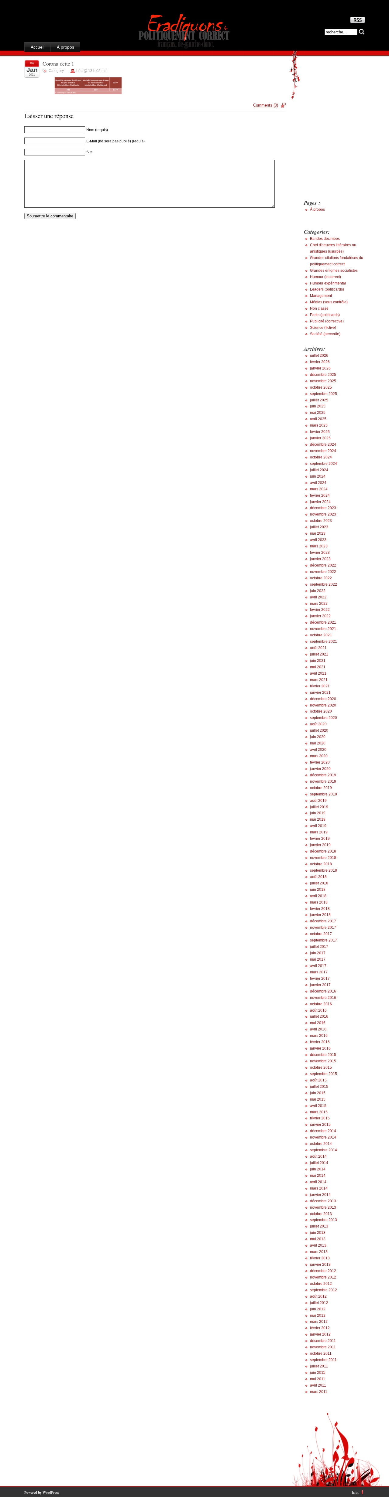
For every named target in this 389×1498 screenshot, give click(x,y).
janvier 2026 (320, 368)
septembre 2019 (323, 794)
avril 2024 (318, 483)
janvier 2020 (320, 769)
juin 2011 (317, 1372)
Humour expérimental (328, 283)
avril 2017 (318, 966)
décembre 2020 (323, 699)
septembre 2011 (323, 1360)
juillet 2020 (319, 730)
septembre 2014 (323, 1150)
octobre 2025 (321, 387)
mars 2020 (319, 756)
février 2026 (320, 362)
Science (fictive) (323, 327)
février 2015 (320, 1118)
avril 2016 (318, 1029)
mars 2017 (319, 972)
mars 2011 (318, 1392)
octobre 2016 (321, 1004)
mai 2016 (317, 1023)
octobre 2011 (321, 1353)
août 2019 (318, 800)
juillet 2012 (319, 1303)
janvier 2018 (320, 915)
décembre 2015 (323, 1055)
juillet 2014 (319, 1163)
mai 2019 (317, 819)
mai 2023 (317, 533)
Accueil (37, 47)
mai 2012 (317, 1315)
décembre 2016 (323, 991)
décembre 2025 (323, 375)
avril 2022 (318, 597)
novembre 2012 (323, 1277)
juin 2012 (317, 1309)
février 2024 (320, 495)
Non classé (319, 308)
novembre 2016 (323, 998)
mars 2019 (319, 832)
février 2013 (320, 1258)
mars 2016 (319, 1035)
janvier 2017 (320, 985)
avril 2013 (318, 1245)
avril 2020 (318, 749)
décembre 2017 (323, 921)
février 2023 (320, 552)
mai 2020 (317, 743)
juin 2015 (317, 1093)
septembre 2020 (323, 718)
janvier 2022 (320, 616)
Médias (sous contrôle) (329, 302)
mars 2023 (319, 546)
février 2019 (320, 838)
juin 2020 (317, 737)
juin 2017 (317, 953)
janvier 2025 (320, 438)
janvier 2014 (320, 1195)
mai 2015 (317, 1099)
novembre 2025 (323, 381)
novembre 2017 (323, 927)
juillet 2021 (319, 654)
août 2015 (318, 1080)
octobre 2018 (321, 864)
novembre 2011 (323, 1347)
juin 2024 (317, 476)
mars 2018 (319, 902)
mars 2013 (319, 1252)
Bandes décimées (325, 239)
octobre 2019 (321, 788)
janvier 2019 (320, 845)
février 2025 (320, 432)
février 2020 (320, 762)
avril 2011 (318, 1385)
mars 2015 (319, 1112)
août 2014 (318, 1156)
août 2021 (318, 648)
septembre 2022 (323, 584)
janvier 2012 (320, 1334)
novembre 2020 (323, 705)
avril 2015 (318, 1106)
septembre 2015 (323, 1074)
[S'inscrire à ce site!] (357, 21)
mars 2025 (319, 425)
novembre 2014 (323, 1137)
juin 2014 (317, 1169)
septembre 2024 (323, 463)
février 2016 (320, 1042)
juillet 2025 (319, 400)
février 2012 (320, 1328)
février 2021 (320, 686)
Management (321, 296)
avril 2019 (318, 826)
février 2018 (320, 909)
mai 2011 (317, 1379)
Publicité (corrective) (327, 321)
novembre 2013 (323, 1207)
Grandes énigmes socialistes (334, 270)
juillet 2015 (319, 1086)
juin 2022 (317, 591)
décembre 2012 (323, 1271)
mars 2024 (319, 489)
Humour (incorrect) (325, 277)
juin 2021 (317, 661)
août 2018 (318, 877)
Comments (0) (265, 105)
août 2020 (318, 724)
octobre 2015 (321, 1067)
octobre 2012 (321, 1284)
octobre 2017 (321, 934)
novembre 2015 (323, 1061)
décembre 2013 (323, 1201)
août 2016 (318, 1010)
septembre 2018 (323, 870)
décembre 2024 (323, 444)
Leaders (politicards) (327, 289)
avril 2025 (318, 419)
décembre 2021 (323, 622)
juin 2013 (317, 1233)
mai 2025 (317, 412)
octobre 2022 (321, 578)
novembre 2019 (323, 781)
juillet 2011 (319, 1366)
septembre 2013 (323, 1220)
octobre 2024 (321, 457)
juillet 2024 (319, 470)
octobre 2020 (321, 711)
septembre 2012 (323, 1290)
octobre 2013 (321, 1214)
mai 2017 (317, 959)
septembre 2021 (323, 641)
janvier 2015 (320, 1124)
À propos (65, 47)
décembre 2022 (323, 565)
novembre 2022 (323, 572)
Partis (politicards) (325, 315)
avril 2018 (318, 896)
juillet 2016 (319, 1016)
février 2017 (320, 978)
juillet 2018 (319, 883)
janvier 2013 (320, 1264)
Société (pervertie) (325, 334)
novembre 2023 (323, 514)
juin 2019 (317, 813)
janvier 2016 (320, 1048)
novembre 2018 (323, 858)
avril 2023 (318, 540)
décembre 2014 (323, 1131)
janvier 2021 (320, 692)
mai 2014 (317, 1175)
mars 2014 (319, 1188)
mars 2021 (319, 680)
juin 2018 (317, 889)
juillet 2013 (319, 1226)
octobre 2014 (321, 1144)
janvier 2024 (320, 502)
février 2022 (320, 610)
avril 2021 (318, 673)
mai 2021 (317, 667)
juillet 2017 (319, 947)
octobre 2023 (321, 521)
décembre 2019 (323, 775)
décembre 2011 (323, 1341)
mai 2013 (317, 1239)
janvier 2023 (320, 559)
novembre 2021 (323, 629)
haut (355, 1492)
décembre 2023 (323, 508)
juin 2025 (317, 406)
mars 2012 (319, 1321)
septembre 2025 (323, 394)
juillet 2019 (319, 807)
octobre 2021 (321, 635)
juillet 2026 (319, 355)
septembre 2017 (323, 940)
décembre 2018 (323, 851)
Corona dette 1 (58, 63)
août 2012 (318, 1296)
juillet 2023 (319, 527)
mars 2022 (319, 603)
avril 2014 (318, 1182)
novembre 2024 (323, 451)
